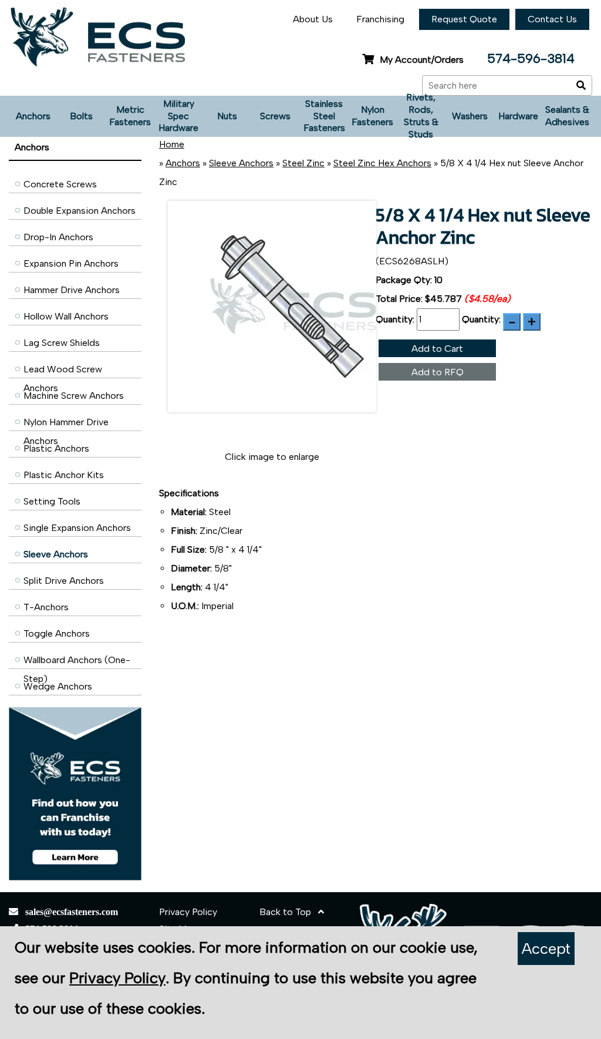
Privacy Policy (188, 911)
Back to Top (288, 911)
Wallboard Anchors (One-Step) (76, 662)
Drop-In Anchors (58, 237)
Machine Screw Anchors (73, 395)
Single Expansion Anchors (77, 527)
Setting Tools (51, 501)
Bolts (81, 116)
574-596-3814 (531, 58)
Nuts (227, 116)
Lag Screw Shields (61, 342)
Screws (275, 116)
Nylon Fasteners (372, 115)
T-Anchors (46, 607)
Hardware (518, 116)
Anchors (33, 116)
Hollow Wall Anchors (66, 316)
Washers (470, 116)
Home (171, 144)
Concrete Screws (60, 184)
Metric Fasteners (130, 115)
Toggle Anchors (56, 633)
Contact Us (552, 19)
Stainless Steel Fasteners (324, 116)
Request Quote (464, 19)
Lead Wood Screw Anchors (62, 372)
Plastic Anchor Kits (63, 474)
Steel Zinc (303, 163)
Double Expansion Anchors (79, 210)
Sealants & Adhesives (567, 115)
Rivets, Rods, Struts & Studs (421, 116)
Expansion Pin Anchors (71, 263)
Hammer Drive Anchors (71, 289)
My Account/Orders (422, 59)
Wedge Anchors (57, 686)
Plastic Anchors (56, 448)
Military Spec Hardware (178, 116)
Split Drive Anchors (63, 580)
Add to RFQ (437, 372)
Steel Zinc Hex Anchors (382, 163)
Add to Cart (437, 348)
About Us (313, 19)
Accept (546, 948)
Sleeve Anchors (55, 554)
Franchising (380, 19)
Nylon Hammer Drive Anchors (66, 424)
